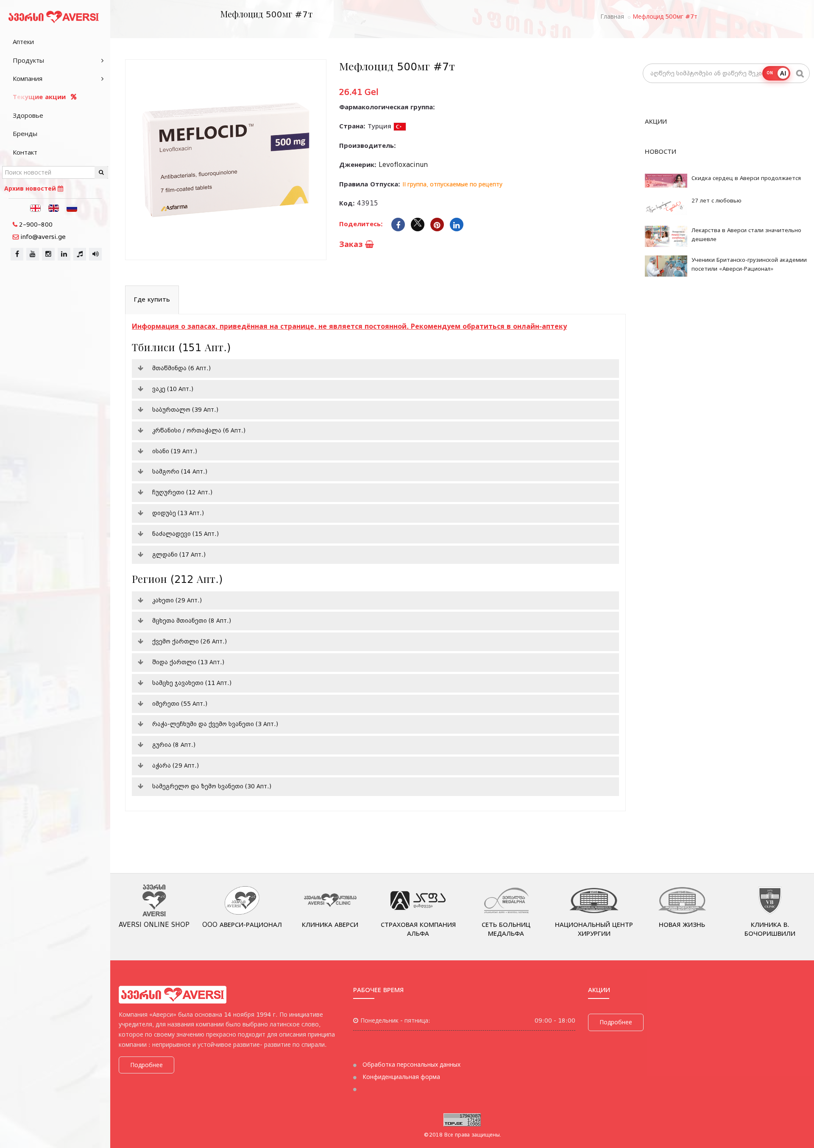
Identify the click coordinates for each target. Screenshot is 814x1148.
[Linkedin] (456, 224)
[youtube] (32, 254)
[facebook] (17, 254)
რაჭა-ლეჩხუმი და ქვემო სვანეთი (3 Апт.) (215, 724)
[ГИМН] (79, 254)
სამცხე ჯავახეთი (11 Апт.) (191, 682)
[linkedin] (64, 254)
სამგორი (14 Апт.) (179, 471)
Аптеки (23, 42)
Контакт (25, 152)
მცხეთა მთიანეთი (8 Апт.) (191, 620)
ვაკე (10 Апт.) (172, 388)
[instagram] (48, 254)
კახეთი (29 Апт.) (177, 600)
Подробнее (146, 1065)
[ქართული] (35, 207)
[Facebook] (398, 224)
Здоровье (28, 115)
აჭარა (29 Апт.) (175, 765)
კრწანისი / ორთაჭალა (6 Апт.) (198, 430)
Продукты (28, 60)
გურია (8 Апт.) (173, 744)
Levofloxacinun (403, 165)
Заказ (352, 244)
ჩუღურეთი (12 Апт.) (182, 492)
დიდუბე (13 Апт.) (178, 513)
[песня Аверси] (95, 254)
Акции (656, 121)
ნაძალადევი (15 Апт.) (185, 533)
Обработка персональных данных (410, 1064)
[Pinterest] (437, 224)
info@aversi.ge (43, 236)
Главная (612, 16)
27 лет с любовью (716, 200)
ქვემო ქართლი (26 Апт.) (189, 641)
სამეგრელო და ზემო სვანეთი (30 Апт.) (211, 786)
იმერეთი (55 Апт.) (179, 703)
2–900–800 (36, 224)
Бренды (25, 134)
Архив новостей (31, 188)
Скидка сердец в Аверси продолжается (746, 178)
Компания (27, 79)
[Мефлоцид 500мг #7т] (225, 160)
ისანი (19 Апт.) (174, 451)
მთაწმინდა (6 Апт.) (181, 368)
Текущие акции (40, 97)
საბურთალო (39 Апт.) (185, 409)
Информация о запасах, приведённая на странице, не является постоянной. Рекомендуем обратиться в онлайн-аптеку (349, 326)
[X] (417, 224)
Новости (660, 151)
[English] (54, 207)
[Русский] (72, 207)
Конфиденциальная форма (400, 1076)
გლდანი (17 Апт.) (179, 554)
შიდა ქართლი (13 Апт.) (188, 662)
